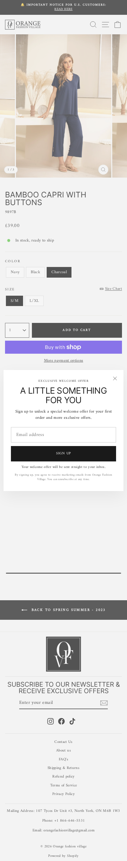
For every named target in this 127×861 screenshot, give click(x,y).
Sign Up (63, 453)
